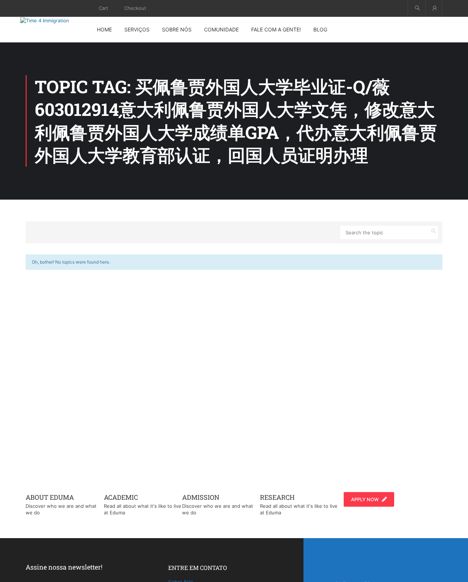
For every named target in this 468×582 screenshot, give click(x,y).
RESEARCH (277, 497)
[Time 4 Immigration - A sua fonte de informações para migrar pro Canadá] (53, 20)
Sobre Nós (177, 29)
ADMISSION (200, 497)
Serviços (137, 29)
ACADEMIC (121, 497)
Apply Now (365, 499)
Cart (103, 8)
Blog (320, 29)
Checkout (135, 8)
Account (434, 8)
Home (104, 29)
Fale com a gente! (276, 29)
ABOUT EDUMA (50, 497)
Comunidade (221, 29)
